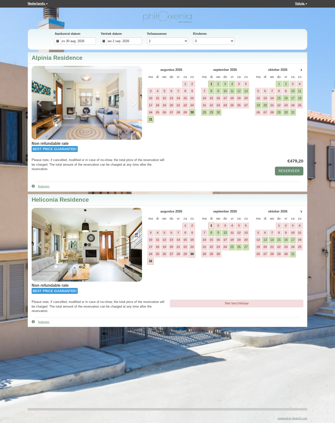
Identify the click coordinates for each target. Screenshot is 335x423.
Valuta (300, 3)
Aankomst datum (67, 34)
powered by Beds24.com (292, 418)
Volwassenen (157, 34)
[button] (40, 102)
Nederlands (37, 3)
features (44, 186)
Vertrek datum (111, 34)
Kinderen (200, 34)
